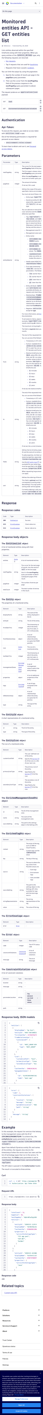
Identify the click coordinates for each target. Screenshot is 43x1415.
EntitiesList (14, 520)
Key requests (10, 61)
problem (31, 68)
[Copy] (38, 1023)
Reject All (21, 1405)
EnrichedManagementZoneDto (21, 667)
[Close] (40, 1373)
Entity (16, 559)
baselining (34, 64)
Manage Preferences (21, 1399)
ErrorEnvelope (15, 524)
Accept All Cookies (21, 1411)
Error (18, 926)
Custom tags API (10, 1293)
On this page (7, 11)
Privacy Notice (19, 1394)
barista (34, 759)
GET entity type (32, 462)
